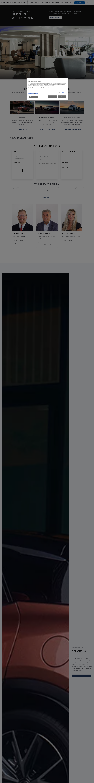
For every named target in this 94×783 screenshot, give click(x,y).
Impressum (36, 93)
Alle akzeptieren (62, 96)
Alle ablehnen (52, 96)
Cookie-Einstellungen (33, 96)
